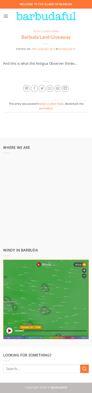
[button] (5, 16)
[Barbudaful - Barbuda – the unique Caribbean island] (46, 16)
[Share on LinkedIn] (65, 88)
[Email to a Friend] (49, 88)
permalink (45, 108)
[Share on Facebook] (34, 88)
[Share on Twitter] (42, 88)
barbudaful (67, 49)
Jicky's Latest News (46, 31)
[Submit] (84, 369)
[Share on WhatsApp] (26, 88)
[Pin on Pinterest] (57, 88)
